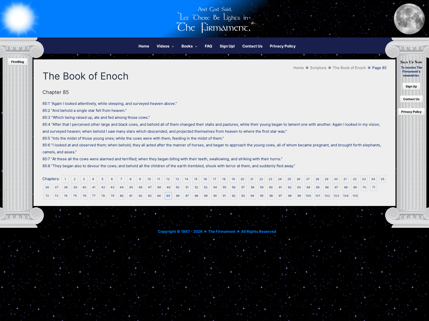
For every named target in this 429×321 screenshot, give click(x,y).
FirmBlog (17, 62)
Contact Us (411, 99)
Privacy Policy (411, 112)
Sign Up (411, 86)
